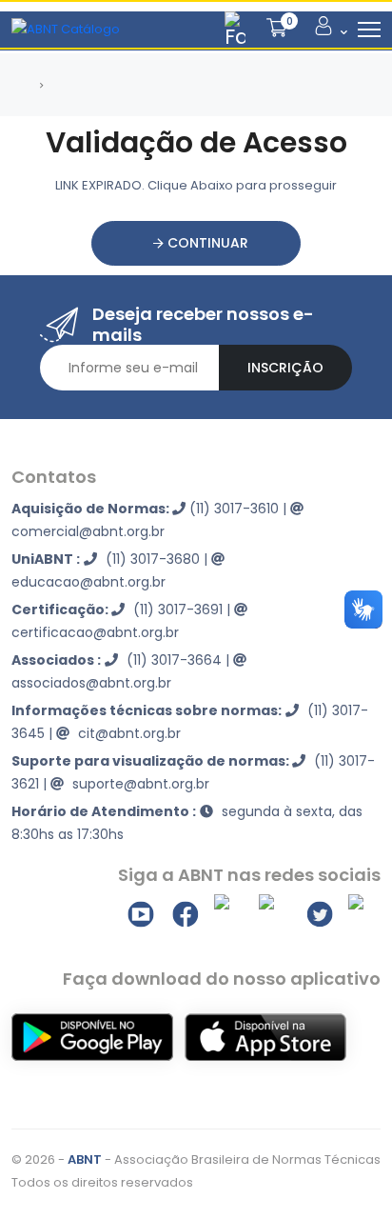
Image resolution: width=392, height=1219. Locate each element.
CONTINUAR (206, 242)
